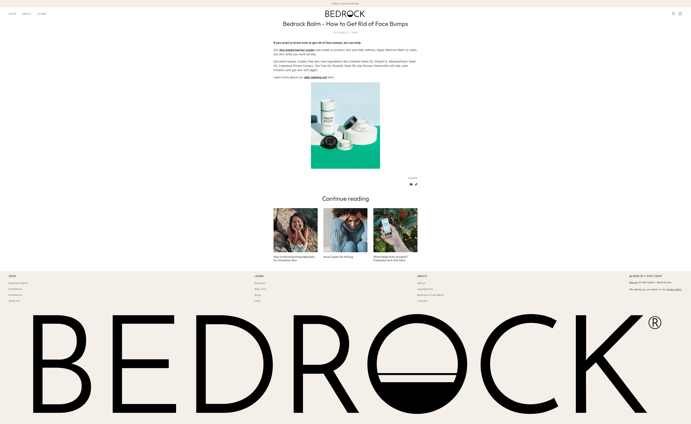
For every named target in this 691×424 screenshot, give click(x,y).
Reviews (259, 283)
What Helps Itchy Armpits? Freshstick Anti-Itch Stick (390, 258)
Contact (422, 300)
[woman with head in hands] (345, 230)
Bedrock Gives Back (430, 294)
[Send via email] (411, 184)
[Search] (674, 14)
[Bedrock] (345, 13)
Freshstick (15, 289)
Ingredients (425, 289)
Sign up (633, 282)
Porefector (15, 294)
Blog (257, 294)
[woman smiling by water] (296, 230)
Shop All (14, 300)
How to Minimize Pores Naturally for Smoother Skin (294, 258)
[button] (416, 184)
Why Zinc (260, 289)
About (421, 283)
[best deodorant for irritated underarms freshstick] (395, 230)
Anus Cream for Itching (338, 257)
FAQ (257, 300)
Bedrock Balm (18, 283)
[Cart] (680, 14)
